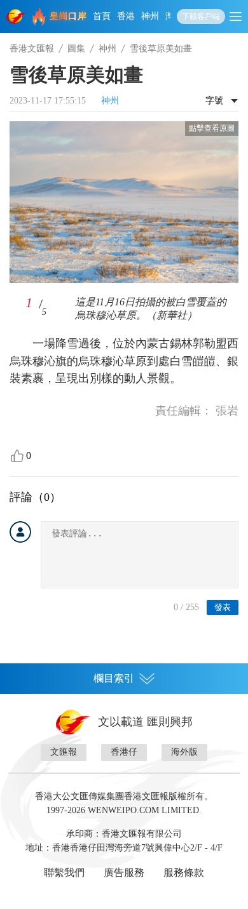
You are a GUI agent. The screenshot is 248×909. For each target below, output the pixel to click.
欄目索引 (113, 678)
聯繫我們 (64, 872)
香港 (126, 16)
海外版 (184, 752)
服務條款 (183, 872)
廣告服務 (124, 872)
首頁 (102, 16)
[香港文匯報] (16, 16)
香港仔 (124, 752)
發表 (222, 607)
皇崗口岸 (68, 16)
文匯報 (63, 752)
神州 (150, 16)
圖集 (76, 48)
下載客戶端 (201, 16)
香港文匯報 (32, 48)
